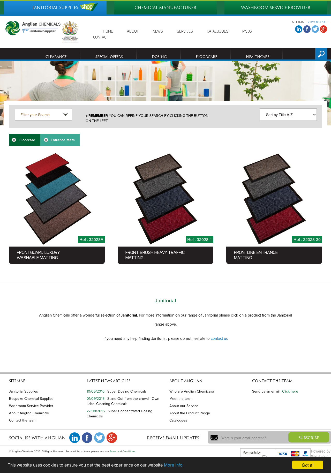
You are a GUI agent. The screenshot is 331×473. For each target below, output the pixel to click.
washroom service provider (276, 7)
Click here (290, 391)
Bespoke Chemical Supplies (31, 398)
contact (100, 37)
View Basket (317, 22)
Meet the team (180, 398)
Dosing (159, 56)
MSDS (247, 31)
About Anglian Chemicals (29, 413)
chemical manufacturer (165, 7)
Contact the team (22, 420)
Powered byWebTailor (320, 453)
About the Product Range (189, 413)
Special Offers (109, 56)
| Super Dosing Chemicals (126, 391)
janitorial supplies (55, 7)
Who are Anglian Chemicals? (191, 391)
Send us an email (266, 391)
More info (173, 465)
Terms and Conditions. (123, 451)
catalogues (217, 31)
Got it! (308, 465)
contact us (219, 338)
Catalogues (178, 420)
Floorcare (206, 56)
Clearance (56, 56)
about (133, 31)
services (185, 31)
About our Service (183, 406)
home (108, 31)
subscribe (309, 437)
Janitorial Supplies (23, 391)
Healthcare (257, 56)
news (158, 31)
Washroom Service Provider (31, 406)
